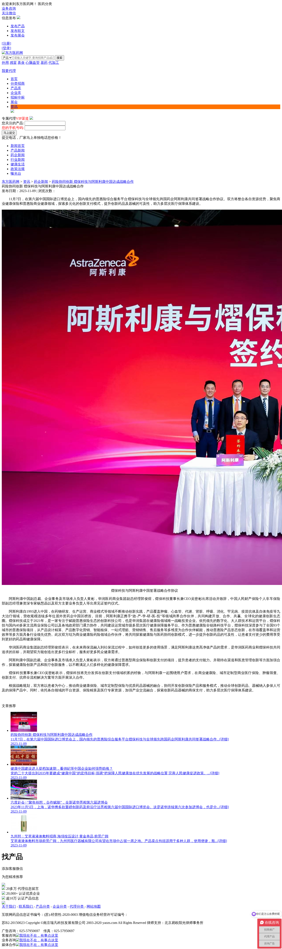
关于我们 (9, 906)
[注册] (6, 43)
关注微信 (9, 13)
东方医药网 (10, 181)
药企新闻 (18, 155)
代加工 (53, 62)
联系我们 (26, 906)
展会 (14, 102)
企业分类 (60, 906)
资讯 (14, 106)
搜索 (59, 57)
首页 (14, 79)
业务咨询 (9, 8)
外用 (5, 62)
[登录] (6, 48)
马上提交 (9, 132)
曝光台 (16, 173)
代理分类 (77, 906)
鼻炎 (21, 62)
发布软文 (18, 31)
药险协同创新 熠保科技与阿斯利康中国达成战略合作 (93, 181)
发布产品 (18, 26)
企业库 (16, 93)
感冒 (13, 62)
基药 (44, 62)
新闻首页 (18, 146)
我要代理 (9, 71)
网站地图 (94, 906)
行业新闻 (18, 159)
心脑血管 (33, 62)
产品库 (16, 88)
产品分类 (43, 906)
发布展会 (18, 35)
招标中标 (18, 97)
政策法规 (18, 169)
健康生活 (18, 164)
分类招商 (18, 83)
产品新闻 (18, 150)
